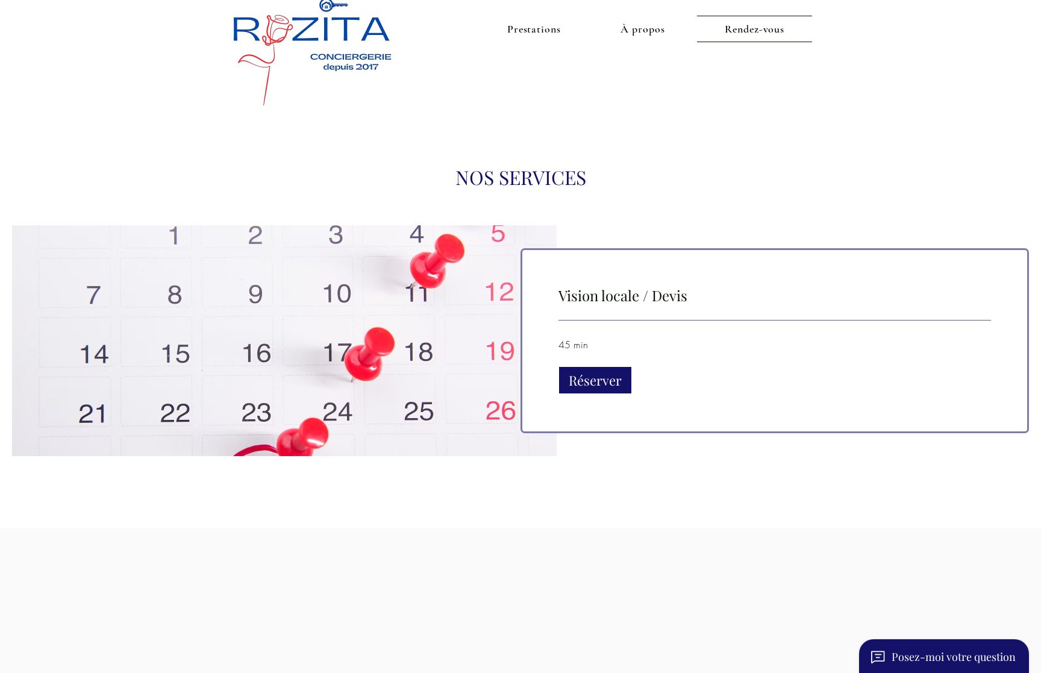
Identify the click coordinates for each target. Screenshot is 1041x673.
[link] (774, 295)
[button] (595, 380)
